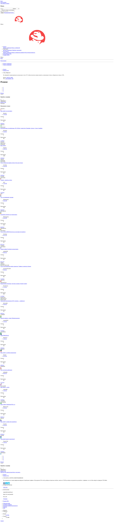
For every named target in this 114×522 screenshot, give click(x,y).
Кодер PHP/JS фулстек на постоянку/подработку (15, 231)
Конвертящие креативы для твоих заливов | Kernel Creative (14, 283)
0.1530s (7, 515)
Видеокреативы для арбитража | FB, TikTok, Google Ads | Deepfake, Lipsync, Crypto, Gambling (21, 128)
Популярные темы (7, 53)
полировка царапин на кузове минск (9, 214)
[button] (2, 24)
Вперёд (2, 93)
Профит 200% (6, 54)
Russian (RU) (6, 501)
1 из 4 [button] (2, 94)
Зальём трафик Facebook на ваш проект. (9, 249)
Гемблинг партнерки (16, 50)
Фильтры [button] (3, 103)
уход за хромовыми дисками (7, 197)
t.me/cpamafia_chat (9, 78)
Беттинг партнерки (7, 50)
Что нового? (6, 51)
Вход (2, 58)
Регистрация (3, 60)
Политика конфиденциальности (10, 505)
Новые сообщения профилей (18, 52)
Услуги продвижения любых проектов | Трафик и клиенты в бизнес (16, 266)
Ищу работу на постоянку (6, 111)
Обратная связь (6, 503)
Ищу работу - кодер (5, 387)
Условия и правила (7, 504)
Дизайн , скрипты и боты (6, 180)
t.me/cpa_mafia (9, 77)
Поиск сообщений (16, 47)
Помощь (5, 506)
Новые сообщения (7, 47)
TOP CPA (5, 487)
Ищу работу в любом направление (8, 352)
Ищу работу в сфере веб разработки (9, 421)
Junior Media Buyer (5, 335)
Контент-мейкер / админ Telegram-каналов (10, 318)
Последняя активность (30, 52)
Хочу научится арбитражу (6, 370)
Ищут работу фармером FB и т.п (8, 404)
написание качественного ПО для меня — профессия (13, 300)
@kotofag (5, 498)
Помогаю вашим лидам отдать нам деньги (13, 162)
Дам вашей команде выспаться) (8, 439)
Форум (4, 46)
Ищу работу (3, 145)
